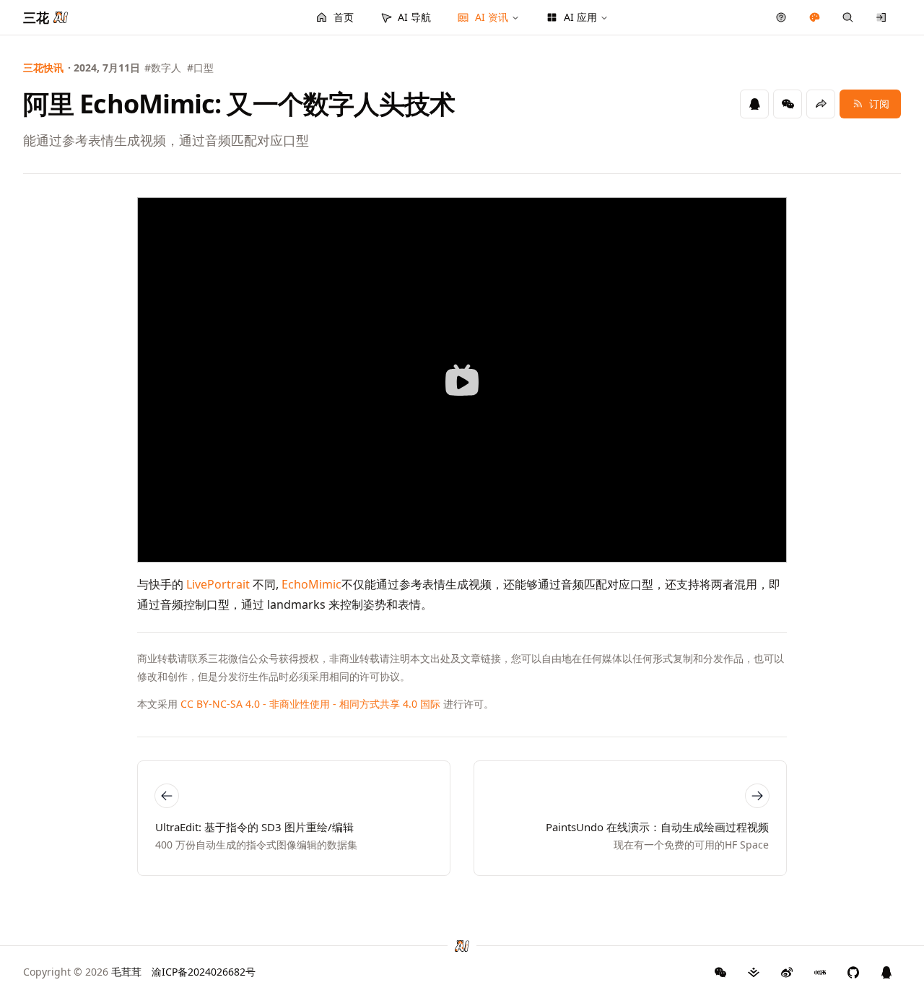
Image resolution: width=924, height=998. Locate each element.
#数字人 (162, 67)
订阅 (879, 103)
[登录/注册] (882, 17)
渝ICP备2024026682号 (204, 972)
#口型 (200, 67)
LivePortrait (218, 584)
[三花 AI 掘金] (753, 972)
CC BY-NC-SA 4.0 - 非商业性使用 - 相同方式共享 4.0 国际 (310, 704)
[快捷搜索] (848, 17)
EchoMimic (311, 584)
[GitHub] (720, 972)
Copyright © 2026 (82, 972)
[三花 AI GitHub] (853, 972)
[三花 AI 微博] (786, 972)
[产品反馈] (781, 17)
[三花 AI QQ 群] (886, 972)
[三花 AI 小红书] (820, 972)
